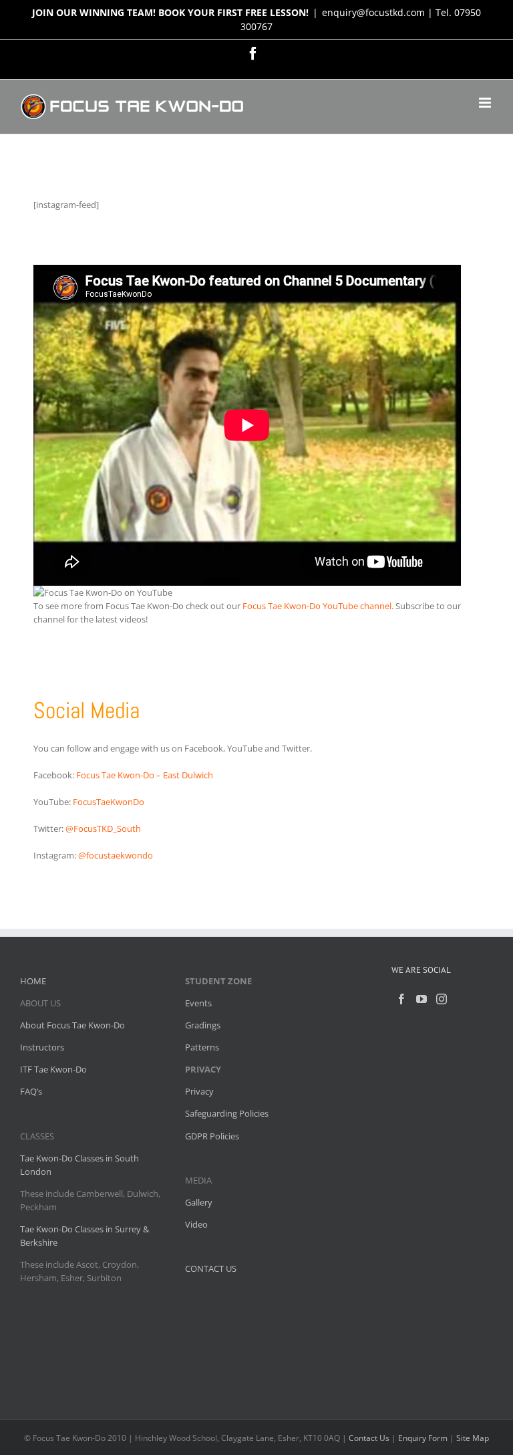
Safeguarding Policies (227, 1113)
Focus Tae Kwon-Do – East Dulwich (144, 775)
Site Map (472, 1438)
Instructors (42, 1047)
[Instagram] (441, 999)
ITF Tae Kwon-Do (53, 1069)
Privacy (199, 1091)
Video (196, 1224)
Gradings (202, 1025)
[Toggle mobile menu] (486, 103)
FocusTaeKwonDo (108, 802)
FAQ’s (31, 1091)
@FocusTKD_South (103, 828)
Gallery (198, 1202)
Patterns (202, 1047)
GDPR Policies (212, 1136)
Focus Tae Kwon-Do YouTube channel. (317, 606)
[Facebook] (401, 999)
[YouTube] (421, 999)
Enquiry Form (423, 1438)
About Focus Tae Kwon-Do (72, 1025)
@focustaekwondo (115, 855)
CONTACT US (210, 1268)
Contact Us (369, 1438)
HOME (33, 981)
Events (198, 1003)
